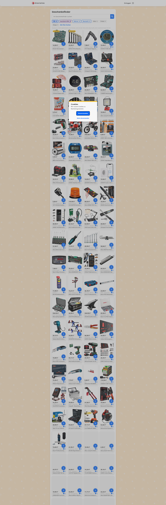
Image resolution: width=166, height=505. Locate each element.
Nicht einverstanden (83, 118)
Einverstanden (83, 113)
